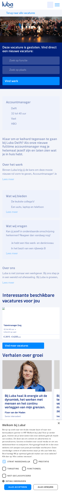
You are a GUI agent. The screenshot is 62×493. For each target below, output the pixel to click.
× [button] (58, 423)
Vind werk (11, 81)
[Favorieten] (50, 5)
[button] (31, 481)
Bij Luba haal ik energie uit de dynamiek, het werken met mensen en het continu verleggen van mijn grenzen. (26, 401)
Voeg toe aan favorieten (56, 311)
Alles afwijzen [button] (45, 487)
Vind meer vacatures (16, 346)
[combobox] (31, 61)
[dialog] (31, 456)
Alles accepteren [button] (17, 487)
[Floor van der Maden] (27, 376)
